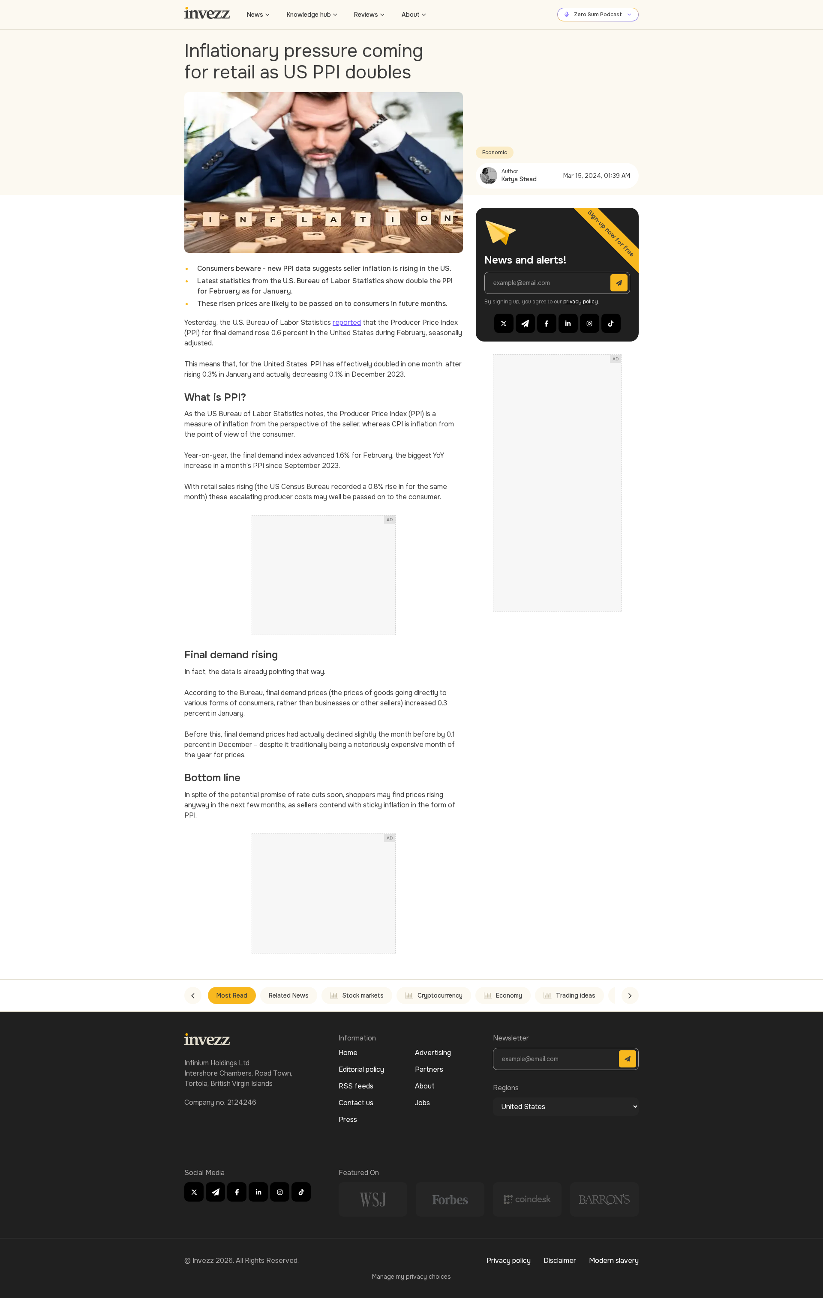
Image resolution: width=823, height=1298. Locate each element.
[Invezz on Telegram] (525, 323)
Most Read (231, 995)
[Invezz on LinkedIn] (568, 323)
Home (348, 1052)
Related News (289, 995)
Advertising (433, 1052)
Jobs (422, 1102)
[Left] (192, 995)
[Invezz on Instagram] (589, 323)
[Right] (630, 995)
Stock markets (363, 995)
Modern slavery (614, 1260)
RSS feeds (356, 1086)
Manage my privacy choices (411, 1276)
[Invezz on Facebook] (546, 323)
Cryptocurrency (440, 995)
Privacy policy (509, 1260)
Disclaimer (560, 1260)
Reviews (366, 14)
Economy (509, 995)
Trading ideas (575, 995)
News (255, 14)
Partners (429, 1069)
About (411, 14)
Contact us (356, 1102)
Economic (494, 152)
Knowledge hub (309, 14)
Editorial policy (361, 1069)
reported (347, 322)
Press (348, 1119)
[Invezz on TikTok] (611, 323)
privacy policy (580, 301)
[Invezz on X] (504, 323)
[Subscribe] (619, 282)
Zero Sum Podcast (598, 14)
